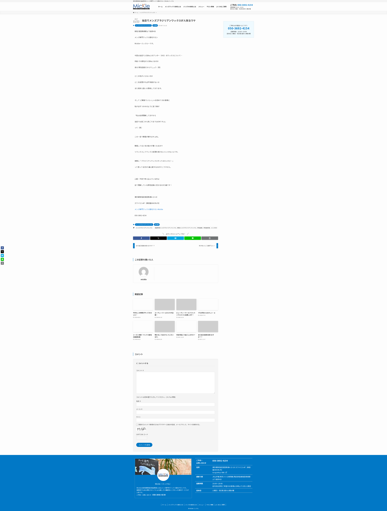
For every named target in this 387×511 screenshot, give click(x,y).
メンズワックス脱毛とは (175, 505)
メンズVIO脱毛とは (191, 505)
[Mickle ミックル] (141, 6)
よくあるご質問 (220, 505)
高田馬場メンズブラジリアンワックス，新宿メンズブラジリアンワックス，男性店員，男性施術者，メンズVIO (186, 228)
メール (139, 409)
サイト (138, 417)
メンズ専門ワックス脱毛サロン (146, 209)
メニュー (201, 505)
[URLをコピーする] (209, 238)
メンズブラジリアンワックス (143, 25)
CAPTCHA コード (142, 434)
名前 (138, 401)
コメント (140, 370)
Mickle (160, 209)
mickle (144, 279)
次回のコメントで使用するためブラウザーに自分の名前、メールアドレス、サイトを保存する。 (169, 424)
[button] (141, 238)
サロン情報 (209, 505)
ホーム (164, 505)
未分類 (155, 25)
